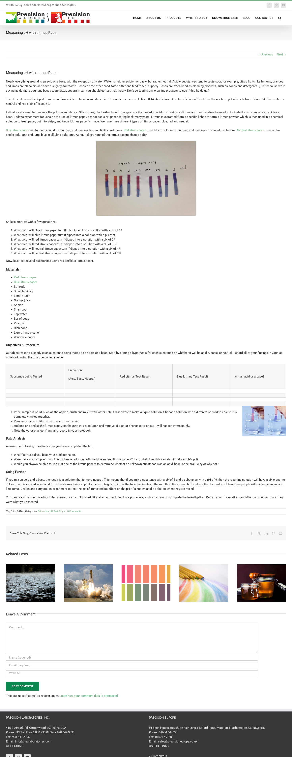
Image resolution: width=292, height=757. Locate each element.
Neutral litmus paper (250, 130)
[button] (279, 17)
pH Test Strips (57, 511)
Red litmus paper (135, 130)
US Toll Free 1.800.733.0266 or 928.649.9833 (45, 732)
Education (43, 511)
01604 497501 (164, 737)
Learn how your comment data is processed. (89, 696)
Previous (267, 54)
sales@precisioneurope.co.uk (177, 741)
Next (280, 54)
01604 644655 (168, 732)
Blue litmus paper (17, 130)
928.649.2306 (21, 737)
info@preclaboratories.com (33, 741)
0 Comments (74, 511)
